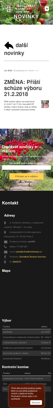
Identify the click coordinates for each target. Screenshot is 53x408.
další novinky (16, 49)
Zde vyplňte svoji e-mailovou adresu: (26, 163)
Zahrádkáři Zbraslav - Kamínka (25, 9)
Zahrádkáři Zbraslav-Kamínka (32, 256)
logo (9, 9)
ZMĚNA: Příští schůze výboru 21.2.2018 (23, 88)
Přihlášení (41, 2)
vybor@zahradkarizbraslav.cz (28, 251)
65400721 (17, 261)
